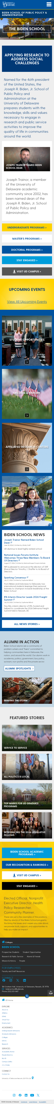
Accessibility (42, 1102)
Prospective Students (10, 952)
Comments (24, 1102)
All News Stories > (27, 623)
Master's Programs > (27, 238)
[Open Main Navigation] (49, 4)
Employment (6, 1023)
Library (4, 1040)
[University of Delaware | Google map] (33, 1078)
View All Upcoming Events (27, 301)
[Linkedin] (26, 1096)
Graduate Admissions (9, 1034)
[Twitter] (38, 1096)
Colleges (5, 1037)
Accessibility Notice (8, 1051)
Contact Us (5, 1074)
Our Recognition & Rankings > (27, 864)
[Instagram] (14, 1096)
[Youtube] (32, 1096)
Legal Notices (33, 1102)
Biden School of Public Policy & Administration (24, 13)
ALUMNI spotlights (18, 668)
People (22, 961)
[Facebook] (20, 1096)
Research (5, 1044)
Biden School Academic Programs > (27, 853)
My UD (4, 1058)
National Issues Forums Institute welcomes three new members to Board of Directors (27, 557)
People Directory (7, 1055)
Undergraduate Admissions (11, 1030)
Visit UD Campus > (28, 271)
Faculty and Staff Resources (13, 971)
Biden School (11, 946)
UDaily (4, 1016)
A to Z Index (6, 1065)
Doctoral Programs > (27, 249)
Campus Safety (7, 1061)
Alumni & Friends (33, 956)
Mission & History (9, 961)
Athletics (4, 1013)
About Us (5, 1010)
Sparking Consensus (15, 577)
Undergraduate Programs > (27, 227)
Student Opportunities (32, 952)
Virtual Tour (5, 1019)
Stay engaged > (27, 260)
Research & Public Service (12, 956)
